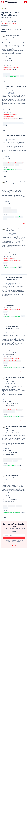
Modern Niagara (10, 37)
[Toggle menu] (25, 2)
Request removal (4, 25)
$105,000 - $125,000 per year (12, 403)
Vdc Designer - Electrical (13, 229)
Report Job (23, 80)
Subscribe (5, 538)
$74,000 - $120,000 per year (11, 303)
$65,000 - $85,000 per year (11, 452)
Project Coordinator (12, 475)
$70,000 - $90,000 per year (11, 254)
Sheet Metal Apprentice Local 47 (15, 182)
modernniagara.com (5, 17)
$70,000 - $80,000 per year (11, 352)
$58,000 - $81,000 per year (11, 61)
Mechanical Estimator (12, 35)
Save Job (6, 81)
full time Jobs (8, 58)
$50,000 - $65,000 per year (11, 499)
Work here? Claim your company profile (10, 23)
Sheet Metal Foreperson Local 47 (15, 135)
